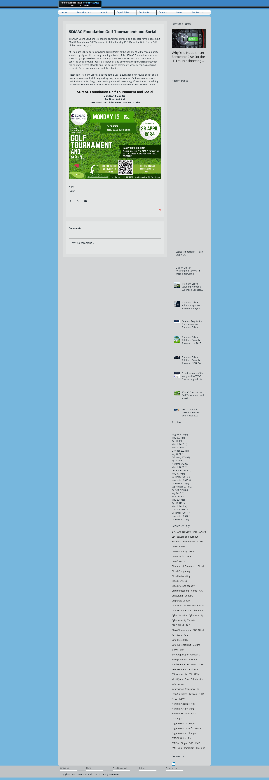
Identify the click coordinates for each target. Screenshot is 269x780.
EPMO (175, 649)
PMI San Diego (179, 743)
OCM (193, 713)
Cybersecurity (196, 615)
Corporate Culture (181, 600)
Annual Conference (187, 531)
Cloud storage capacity (183, 585)
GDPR (201, 664)
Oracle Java (177, 718)
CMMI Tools (178, 556)
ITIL (190, 674)
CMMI (182, 546)
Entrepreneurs (179, 659)
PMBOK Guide (179, 738)
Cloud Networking (181, 576)
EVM (182, 649)
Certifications (178, 561)
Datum (196, 644)
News (72, 186)
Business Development (184, 541)
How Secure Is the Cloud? (185, 669)
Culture (175, 610)
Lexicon (193, 693)
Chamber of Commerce (184, 566)
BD (173, 536)
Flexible (193, 659)
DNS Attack (198, 630)
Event (72, 190)
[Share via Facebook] (70, 200)
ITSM (196, 674)
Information (178, 684)
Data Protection (180, 639)
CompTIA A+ (197, 590)
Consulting (177, 595)
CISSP (174, 546)
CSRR (188, 556)
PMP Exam (177, 747)
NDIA (201, 693)
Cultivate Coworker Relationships (189, 605)
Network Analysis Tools (184, 703)
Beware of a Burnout (187, 536)
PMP (197, 743)
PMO (191, 743)
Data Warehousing (181, 644)
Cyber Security (179, 615)
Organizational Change (184, 733)
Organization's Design (183, 723)
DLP (188, 625)
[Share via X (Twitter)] (77, 200)
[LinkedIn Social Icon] (173, 764)
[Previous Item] (176, 38)
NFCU (174, 698)
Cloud (201, 566)
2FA (173, 531)
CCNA (200, 541)
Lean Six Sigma (179, 693)
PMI (190, 738)
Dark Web (177, 635)
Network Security (180, 713)
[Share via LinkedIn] (85, 200)
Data (186, 635)
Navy (181, 698)
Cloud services (179, 580)
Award (202, 531)
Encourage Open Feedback (186, 654)
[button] (106, 12)
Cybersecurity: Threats (183, 620)
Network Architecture (183, 708)
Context (189, 595)
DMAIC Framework (181, 630)
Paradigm (189, 747)
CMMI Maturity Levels (183, 551)
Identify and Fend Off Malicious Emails (189, 679)
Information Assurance (184, 688)
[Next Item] (201, 38)
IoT (199, 688)
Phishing (200, 747)
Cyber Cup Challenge (192, 610)
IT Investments (179, 674)
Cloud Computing (181, 571)
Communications (180, 590)
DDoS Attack (178, 625)
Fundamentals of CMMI (184, 664)
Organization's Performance (186, 728)
